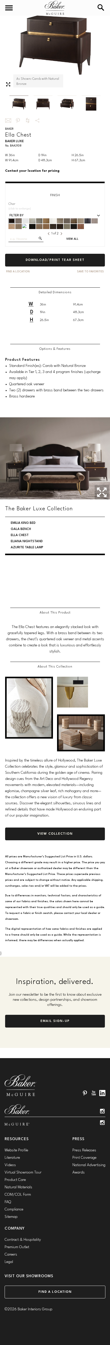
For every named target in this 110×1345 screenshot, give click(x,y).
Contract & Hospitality (23, 1240)
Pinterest (85, 1093)
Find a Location (55, 1292)
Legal (9, 1262)
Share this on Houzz (28, 120)
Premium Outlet (17, 1247)
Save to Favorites (90, 271)
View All (72, 239)
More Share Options (37, 120)
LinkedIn (102, 1093)
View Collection (55, 833)
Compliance (14, 1209)
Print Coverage (84, 1158)
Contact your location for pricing (32, 170)
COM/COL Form (18, 1195)
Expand (8, 84)
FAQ (8, 1202)
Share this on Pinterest (18, 120)
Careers (11, 1255)
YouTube (94, 1093)
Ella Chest (20, 586)
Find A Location (18, 271)
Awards (78, 1173)
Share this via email (8, 120)
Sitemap (11, 1217)
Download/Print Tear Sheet (55, 260)
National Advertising (88, 1165)
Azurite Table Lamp (27, 592)
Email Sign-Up (55, 1021)
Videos (10, 1165)
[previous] (49, 234)
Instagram (102, 1111)
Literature (12, 1158)
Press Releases (84, 1150)
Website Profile (16, 1150)
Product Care (15, 1180)
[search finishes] (40, 238)
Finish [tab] (55, 195)
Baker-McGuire (55, 8)
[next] (61, 234)
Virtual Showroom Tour (23, 1173)
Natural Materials (18, 1187)
